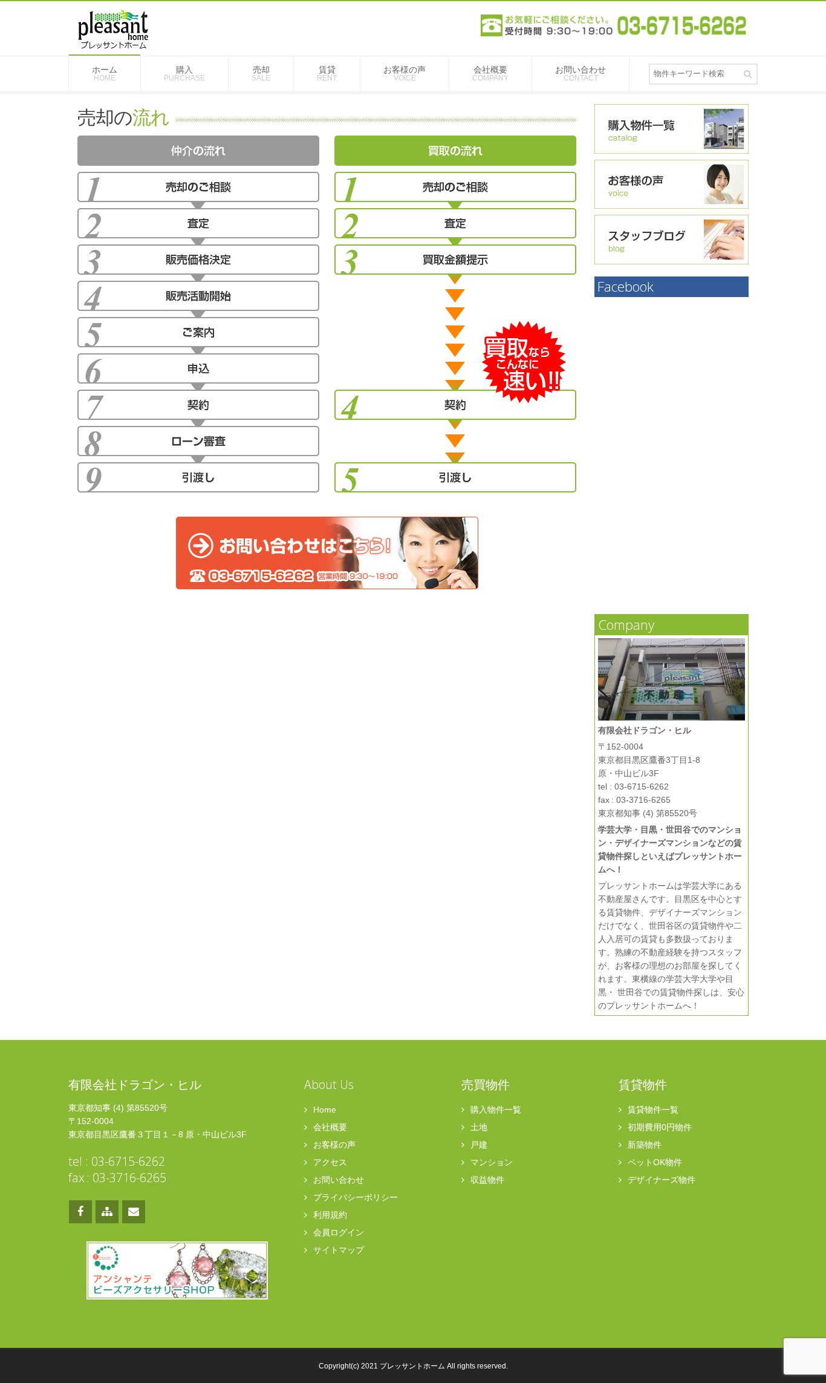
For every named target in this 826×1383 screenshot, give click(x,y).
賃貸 (327, 73)
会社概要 (490, 73)
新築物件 (643, 1144)
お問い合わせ (580, 73)
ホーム (104, 73)
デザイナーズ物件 (660, 1180)
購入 (184, 73)
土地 (477, 1127)
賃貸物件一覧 (651, 1109)
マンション (490, 1162)
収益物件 (486, 1180)
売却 (261, 73)
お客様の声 (404, 73)
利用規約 (329, 1215)
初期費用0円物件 (658, 1127)
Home (323, 1109)
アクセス (329, 1162)
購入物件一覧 (494, 1109)
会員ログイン (337, 1232)
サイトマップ (337, 1250)
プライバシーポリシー (354, 1197)
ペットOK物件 (653, 1162)
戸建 (477, 1144)
